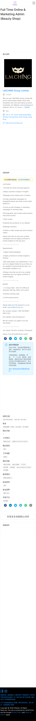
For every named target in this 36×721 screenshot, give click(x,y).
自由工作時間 (15, 464)
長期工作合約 (7, 441)
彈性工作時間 (7, 464)
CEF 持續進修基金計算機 (8, 702)
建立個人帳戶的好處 (23, 697)
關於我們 (18, 695)
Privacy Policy (16, 712)
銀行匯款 (6, 501)
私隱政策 (3, 695)
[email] (30, 339)
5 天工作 (23, 464)
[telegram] (20, 339)
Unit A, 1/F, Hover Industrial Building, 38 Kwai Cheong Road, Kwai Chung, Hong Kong (17, 117)
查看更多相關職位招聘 (18, 516)
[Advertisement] (18, 35)
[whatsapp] (25, 339)
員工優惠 (6, 470)
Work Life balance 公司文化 (24, 467)
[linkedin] (10, 339)
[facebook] (5, 339)
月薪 (5, 485)
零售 (5, 449)
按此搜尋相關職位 (24, 180)
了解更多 (27, 107)
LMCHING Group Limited (16, 90)
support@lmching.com (15, 307)
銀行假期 (6, 467)
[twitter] (15, 339)
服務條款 (11, 695)
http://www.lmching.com (14, 123)
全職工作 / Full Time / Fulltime (19, 441)
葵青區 (5, 457)
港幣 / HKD (6, 493)
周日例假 (12, 467)
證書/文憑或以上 (8, 478)
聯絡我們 (26, 695)
